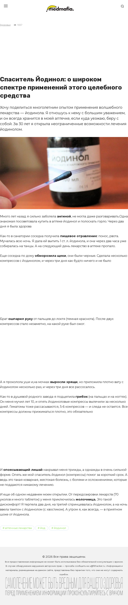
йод (42, 528)
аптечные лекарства (18, 528)
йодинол (60, 528)
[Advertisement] (64, 51)
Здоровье (5, 25)
